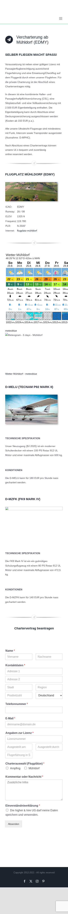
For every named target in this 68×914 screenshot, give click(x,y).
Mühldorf (34, 768)
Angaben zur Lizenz (19, 732)
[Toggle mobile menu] (61, 18)
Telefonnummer (16, 703)
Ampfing (15, 768)
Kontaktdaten (15, 665)
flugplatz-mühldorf (27, 230)
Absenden (13, 824)
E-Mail (10, 718)
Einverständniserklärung (22, 805)
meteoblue (11, 330)
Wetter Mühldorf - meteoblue (21, 373)
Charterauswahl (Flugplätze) (24, 763)
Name (10, 650)
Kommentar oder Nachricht (24, 776)
